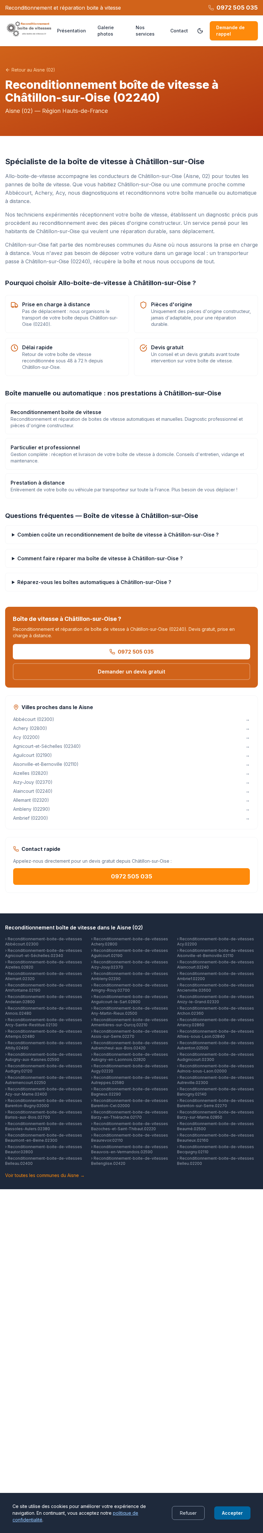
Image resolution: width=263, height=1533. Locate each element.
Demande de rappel (230, 31)
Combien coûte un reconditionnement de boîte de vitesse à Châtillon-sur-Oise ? (118, 534)
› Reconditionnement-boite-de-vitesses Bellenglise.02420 (129, 1161)
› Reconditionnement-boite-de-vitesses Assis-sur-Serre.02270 (129, 1034)
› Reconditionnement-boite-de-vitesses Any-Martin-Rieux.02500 (129, 1011)
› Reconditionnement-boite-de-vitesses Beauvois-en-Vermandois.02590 (129, 1149)
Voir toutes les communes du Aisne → (45, 1175)
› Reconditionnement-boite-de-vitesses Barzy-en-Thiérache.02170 (129, 1115)
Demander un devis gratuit (131, 671)
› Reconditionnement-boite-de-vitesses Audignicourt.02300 (215, 1057)
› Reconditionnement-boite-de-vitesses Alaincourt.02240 (215, 965)
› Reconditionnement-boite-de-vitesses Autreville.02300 (215, 1080)
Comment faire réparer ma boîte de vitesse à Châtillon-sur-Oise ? (100, 558)
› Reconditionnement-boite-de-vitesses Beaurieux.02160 (215, 1138)
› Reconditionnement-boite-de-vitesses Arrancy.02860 (215, 1022)
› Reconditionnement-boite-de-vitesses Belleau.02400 (43, 1161)
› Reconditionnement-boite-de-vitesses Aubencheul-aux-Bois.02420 (129, 1045)
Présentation (71, 30)
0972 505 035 (136, 651)
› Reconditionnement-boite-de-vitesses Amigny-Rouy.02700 (129, 988)
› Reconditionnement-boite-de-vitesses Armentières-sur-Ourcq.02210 (129, 1022)
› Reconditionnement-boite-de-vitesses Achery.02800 (129, 941)
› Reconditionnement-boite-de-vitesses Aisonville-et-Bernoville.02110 (215, 953)
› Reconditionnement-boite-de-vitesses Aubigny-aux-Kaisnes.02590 (43, 1057)
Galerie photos (106, 31)
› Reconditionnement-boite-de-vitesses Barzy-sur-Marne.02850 (215, 1115)
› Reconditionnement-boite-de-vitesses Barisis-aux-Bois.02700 (43, 1115)
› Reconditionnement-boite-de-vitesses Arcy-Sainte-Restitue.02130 (43, 1022)
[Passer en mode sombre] (200, 31)
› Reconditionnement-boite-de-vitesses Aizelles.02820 (43, 965)
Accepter (232, 1513)
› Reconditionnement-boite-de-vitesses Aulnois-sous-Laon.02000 (215, 1068)
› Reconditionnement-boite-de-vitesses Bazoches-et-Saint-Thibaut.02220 (129, 1126)
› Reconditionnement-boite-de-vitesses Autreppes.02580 (129, 1080)
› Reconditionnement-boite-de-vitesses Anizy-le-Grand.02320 (215, 999)
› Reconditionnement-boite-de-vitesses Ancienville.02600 (215, 988)
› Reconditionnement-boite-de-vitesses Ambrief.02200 (215, 976)
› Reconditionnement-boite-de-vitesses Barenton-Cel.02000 (129, 1103)
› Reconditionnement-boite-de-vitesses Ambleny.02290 (129, 976)
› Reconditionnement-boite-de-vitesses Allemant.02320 (43, 976)
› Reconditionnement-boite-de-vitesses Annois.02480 (43, 1011)
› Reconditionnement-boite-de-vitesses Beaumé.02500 (215, 1126)
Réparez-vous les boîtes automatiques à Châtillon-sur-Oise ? (94, 582)
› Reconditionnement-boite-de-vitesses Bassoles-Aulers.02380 (43, 1126)
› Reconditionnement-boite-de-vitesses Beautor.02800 (43, 1149)
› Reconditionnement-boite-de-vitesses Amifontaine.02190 (43, 988)
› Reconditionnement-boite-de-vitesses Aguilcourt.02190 (129, 953)
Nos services (145, 31)
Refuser (188, 1513)
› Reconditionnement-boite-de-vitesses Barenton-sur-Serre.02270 (215, 1103)
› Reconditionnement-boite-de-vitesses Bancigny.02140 (215, 1092)
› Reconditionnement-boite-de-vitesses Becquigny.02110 (215, 1149)
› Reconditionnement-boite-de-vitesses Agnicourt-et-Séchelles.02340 (43, 953)
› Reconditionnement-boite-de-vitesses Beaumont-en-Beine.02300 (43, 1138)
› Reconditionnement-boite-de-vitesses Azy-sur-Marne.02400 (43, 1092)
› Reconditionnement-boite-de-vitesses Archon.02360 (215, 1011)
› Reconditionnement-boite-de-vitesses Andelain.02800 (43, 999)
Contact (179, 30)
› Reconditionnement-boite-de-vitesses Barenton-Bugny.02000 (43, 1103)
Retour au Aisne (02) (33, 69)
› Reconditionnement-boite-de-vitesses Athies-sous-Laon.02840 (215, 1034)
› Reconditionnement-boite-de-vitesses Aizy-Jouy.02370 (129, 965)
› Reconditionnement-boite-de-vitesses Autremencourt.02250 (43, 1080)
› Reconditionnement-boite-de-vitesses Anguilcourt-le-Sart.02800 (129, 999)
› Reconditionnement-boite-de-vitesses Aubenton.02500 (215, 1045)
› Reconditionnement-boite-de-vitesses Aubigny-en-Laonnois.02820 (129, 1057)
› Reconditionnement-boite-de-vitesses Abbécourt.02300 (43, 941)
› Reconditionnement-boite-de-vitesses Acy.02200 (215, 941)
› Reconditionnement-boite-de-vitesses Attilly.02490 (43, 1045)
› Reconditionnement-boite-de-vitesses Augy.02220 (129, 1068)
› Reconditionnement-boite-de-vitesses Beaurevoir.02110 (129, 1138)
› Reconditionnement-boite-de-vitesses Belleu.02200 (215, 1161)
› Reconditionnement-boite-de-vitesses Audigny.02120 (43, 1068)
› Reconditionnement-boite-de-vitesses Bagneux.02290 (129, 1092)
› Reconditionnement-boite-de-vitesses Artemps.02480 (43, 1034)
